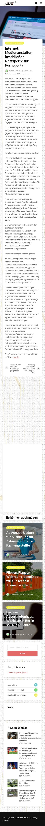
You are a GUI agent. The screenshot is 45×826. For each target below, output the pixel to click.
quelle (16, 357)
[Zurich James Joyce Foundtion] (13, 783)
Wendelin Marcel (14, 71)
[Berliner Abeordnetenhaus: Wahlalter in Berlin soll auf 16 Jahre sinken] (22, 621)
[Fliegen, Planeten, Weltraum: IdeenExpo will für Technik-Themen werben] (22, 581)
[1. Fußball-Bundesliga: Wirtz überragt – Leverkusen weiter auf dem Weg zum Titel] (13, 750)
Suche (22, 653)
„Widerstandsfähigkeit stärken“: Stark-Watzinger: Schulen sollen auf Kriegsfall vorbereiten (28, 768)
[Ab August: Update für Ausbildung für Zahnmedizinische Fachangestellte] (22, 541)
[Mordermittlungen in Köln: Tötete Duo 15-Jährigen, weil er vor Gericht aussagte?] (13, 793)
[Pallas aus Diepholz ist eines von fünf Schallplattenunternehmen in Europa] (13, 735)
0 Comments (11, 74)
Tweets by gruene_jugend (18, 672)
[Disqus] (22, 410)
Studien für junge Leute (14, 43)
